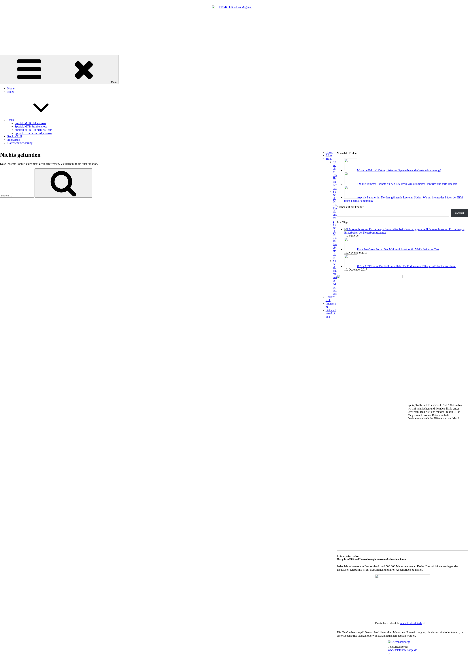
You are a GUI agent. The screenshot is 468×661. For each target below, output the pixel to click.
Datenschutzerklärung (20, 142)
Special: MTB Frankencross (31, 126)
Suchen (459, 212)
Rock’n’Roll (14, 136)
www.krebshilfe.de (411, 623)
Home (10, 88)
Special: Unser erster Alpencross (33, 133)
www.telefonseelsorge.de (402, 649)
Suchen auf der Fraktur (350, 207)
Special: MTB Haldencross (30, 123)
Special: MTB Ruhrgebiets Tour (33, 129)
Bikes (10, 91)
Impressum (13, 139)
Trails (10, 119)
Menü (114, 82)
